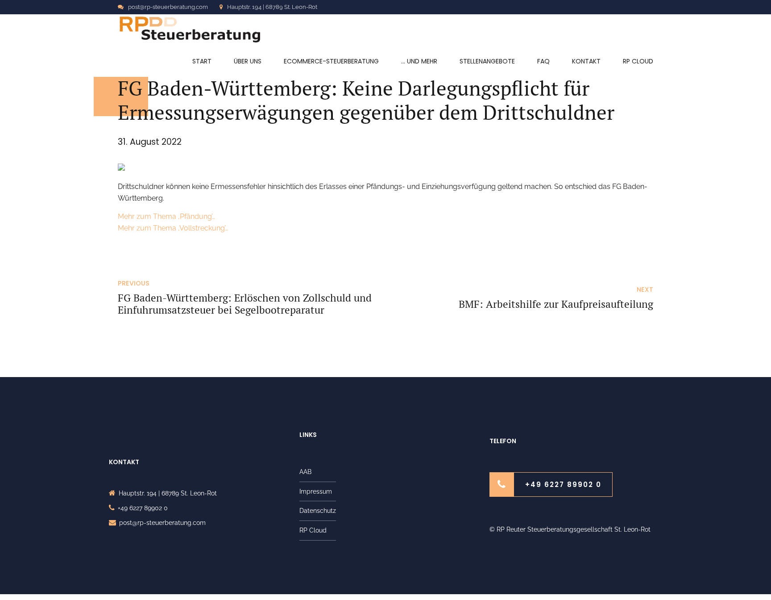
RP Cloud (638, 61)
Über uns (247, 61)
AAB (305, 471)
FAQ (543, 61)
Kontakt (586, 61)
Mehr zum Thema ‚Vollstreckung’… (173, 228)
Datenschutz (317, 510)
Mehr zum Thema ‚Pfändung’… (166, 216)
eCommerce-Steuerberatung (331, 61)
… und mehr (419, 61)
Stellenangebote (487, 61)
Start (201, 61)
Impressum (315, 491)
